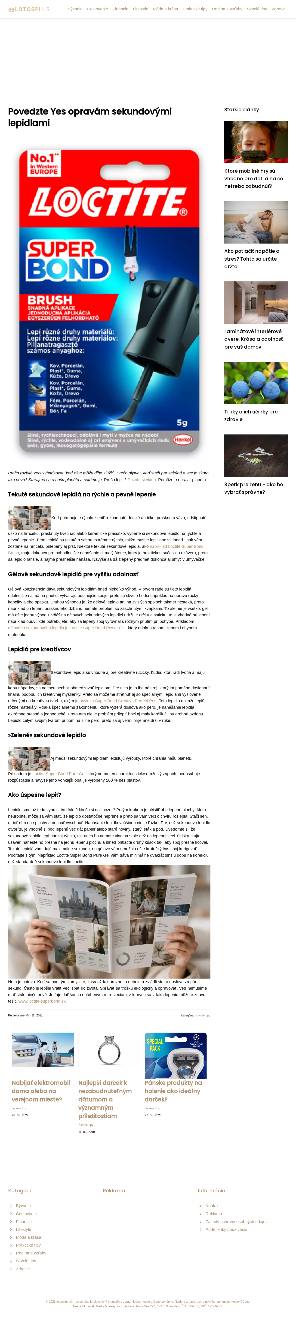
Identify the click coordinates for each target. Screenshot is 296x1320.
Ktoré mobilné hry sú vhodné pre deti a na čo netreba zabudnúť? (253, 179)
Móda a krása (165, 9)
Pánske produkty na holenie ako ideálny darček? (173, 1091)
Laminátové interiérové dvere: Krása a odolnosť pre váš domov (253, 339)
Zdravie (279, 9)
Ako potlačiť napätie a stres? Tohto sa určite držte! (252, 259)
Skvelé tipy (257, 9)
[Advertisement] (148, 52)
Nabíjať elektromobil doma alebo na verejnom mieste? (41, 1091)
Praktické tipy (195, 9)
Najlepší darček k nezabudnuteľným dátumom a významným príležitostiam (105, 1099)
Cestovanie (97, 9)
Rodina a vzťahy (227, 9)
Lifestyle (140, 9)
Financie (120, 9)
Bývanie (75, 9)
